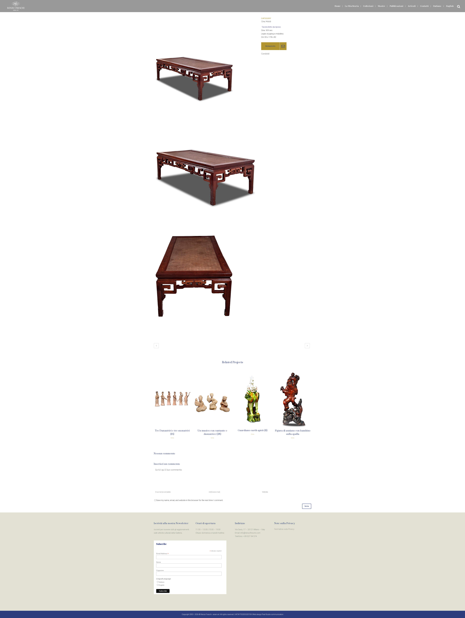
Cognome (160, 570)
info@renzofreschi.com (250, 533)
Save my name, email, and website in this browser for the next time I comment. (189, 500)
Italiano (161, 582)
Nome (158, 562)
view (172, 398)
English (161, 585)
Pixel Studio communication (272, 614)
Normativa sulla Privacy (284, 529)
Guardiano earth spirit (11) (252, 430)
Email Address (162, 553)
